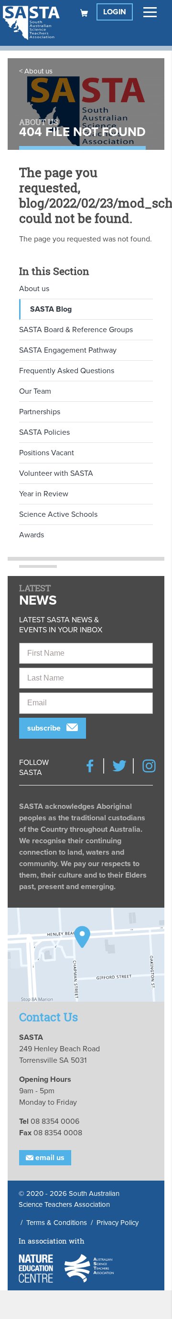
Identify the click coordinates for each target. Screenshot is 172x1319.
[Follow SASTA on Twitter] (119, 766)
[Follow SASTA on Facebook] (89, 766)
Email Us (48, 1157)
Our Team (35, 391)
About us (38, 71)
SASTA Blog (51, 309)
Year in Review (43, 494)
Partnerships (39, 412)
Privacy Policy (118, 1222)
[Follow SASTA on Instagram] (149, 766)
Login (114, 12)
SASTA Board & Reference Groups (76, 330)
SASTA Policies (44, 432)
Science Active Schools (58, 514)
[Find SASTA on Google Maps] (86, 955)
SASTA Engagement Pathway (68, 350)
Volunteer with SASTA (56, 473)
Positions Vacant (46, 453)
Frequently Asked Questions (66, 371)
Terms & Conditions (56, 1222)
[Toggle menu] (150, 12)
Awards (31, 535)
